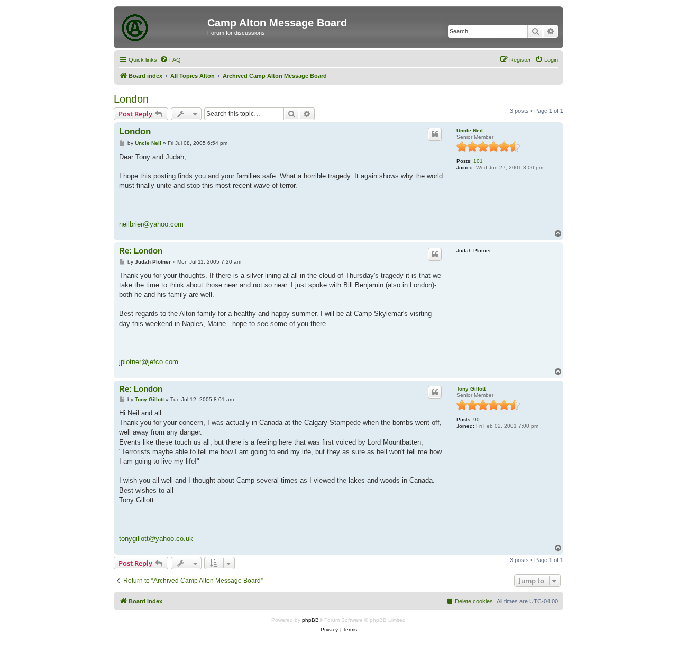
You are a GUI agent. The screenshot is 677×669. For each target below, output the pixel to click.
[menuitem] (170, 59)
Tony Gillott (471, 389)
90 (476, 419)
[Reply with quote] (435, 134)
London (131, 99)
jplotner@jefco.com (148, 362)
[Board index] (161, 26)
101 (478, 161)
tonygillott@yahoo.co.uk (156, 539)
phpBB (310, 620)
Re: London (140, 250)
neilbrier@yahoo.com (151, 224)
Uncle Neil (469, 130)
